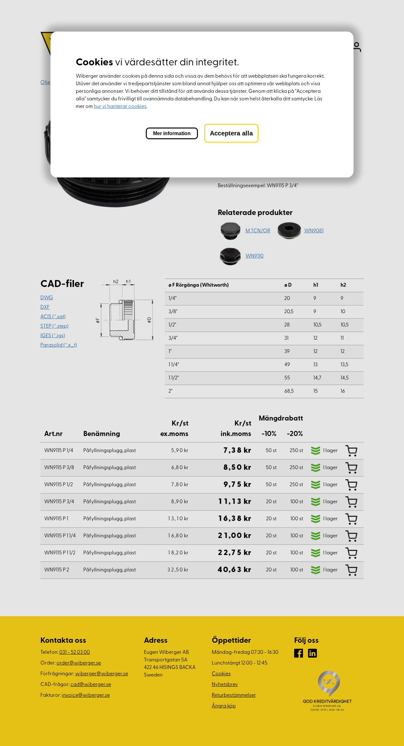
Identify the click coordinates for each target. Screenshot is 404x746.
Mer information (172, 133)
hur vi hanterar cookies (120, 106)
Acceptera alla (231, 133)
